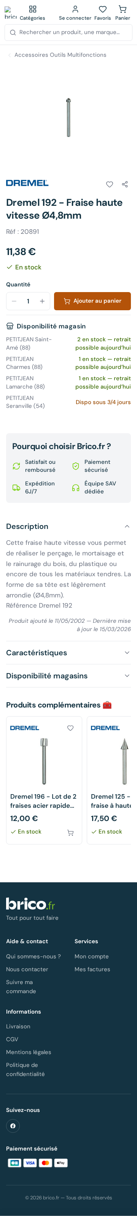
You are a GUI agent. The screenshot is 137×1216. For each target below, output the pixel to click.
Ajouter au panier (97, 301)
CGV (12, 1039)
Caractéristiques (36, 653)
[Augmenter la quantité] (42, 301)
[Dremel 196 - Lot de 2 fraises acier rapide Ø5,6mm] (44, 780)
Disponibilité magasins (47, 676)
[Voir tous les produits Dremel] (27, 183)
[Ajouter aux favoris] (109, 184)
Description (27, 526)
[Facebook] (13, 1126)
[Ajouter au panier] (70, 832)
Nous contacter (27, 969)
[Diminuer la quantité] (14, 301)
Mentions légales (28, 1052)
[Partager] (125, 184)
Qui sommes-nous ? (33, 956)
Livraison (18, 1026)
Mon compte (92, 956)
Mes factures (92, 969)
